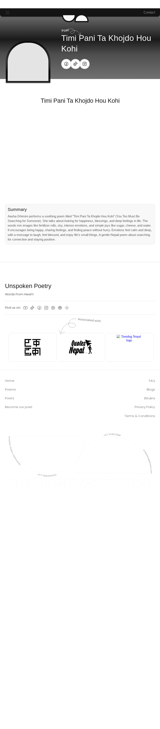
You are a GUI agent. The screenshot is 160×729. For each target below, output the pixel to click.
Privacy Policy (145, 407)
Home (9, 380)
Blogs (151, 389)
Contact (149, 12)
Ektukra (149, 398)
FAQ (152, 380)
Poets (9, 398)
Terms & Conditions (139, 416)
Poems (10, 389)
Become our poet (18, 407)
